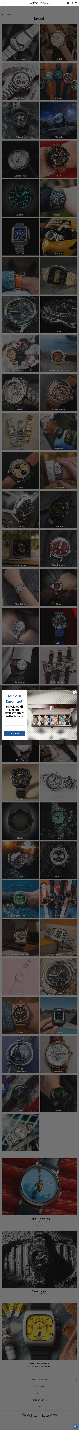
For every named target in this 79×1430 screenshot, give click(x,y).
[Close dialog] (74, 692)
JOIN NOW (14, 734)
